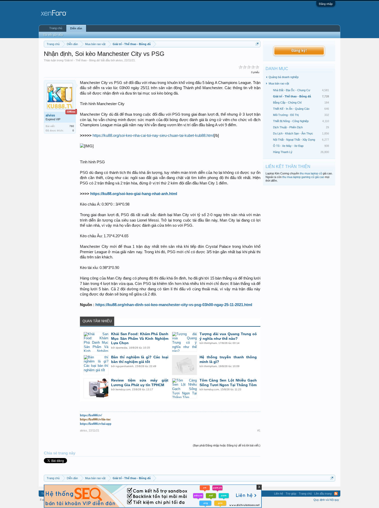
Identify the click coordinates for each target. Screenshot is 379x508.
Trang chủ (55, 28)
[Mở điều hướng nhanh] (257, 44)
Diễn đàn (76, 28)
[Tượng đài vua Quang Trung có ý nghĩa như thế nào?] (184, 342)
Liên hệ (278, 493)
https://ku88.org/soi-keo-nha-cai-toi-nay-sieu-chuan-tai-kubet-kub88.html (153, 135)
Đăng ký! (299, 51)
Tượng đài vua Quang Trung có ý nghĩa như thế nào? (228, 336)
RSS (336, 493)
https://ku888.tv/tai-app (95, 423)
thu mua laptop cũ (311, 173)
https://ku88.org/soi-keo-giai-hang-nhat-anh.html (133, 194)
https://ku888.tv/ (91, 415)
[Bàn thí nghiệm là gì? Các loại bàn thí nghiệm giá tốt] (96, 365)
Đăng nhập (326, 3)
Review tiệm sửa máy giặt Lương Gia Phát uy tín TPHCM (139, 382)
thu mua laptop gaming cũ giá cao (303, 177)
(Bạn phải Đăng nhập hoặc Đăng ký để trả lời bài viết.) (226, 445)
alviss (119, 60)
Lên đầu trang (323, 493)
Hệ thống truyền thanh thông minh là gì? (228, 359)
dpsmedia (121, 347)
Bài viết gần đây (53, 34)
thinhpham (210, 343)
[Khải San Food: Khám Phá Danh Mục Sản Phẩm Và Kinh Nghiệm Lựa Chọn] (96, 342)
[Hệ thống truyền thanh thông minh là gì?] (184, 365)
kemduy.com (123, 389)
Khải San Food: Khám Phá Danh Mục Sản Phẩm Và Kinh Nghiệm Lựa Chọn (139, 338)
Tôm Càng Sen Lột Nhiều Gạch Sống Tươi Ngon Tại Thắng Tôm (228, 382)
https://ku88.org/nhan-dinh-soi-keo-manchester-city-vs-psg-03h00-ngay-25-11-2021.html (173, 305)
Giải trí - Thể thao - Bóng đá (82, 60)
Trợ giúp (291, 493)
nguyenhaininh (125, 366)
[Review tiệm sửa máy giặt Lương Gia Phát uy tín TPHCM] (96, 388)
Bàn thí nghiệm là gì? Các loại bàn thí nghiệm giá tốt (139, 359)
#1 (258, 430)
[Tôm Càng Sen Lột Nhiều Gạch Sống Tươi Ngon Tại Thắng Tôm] (184, 388)
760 (71, 126)
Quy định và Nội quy (326, 499)
